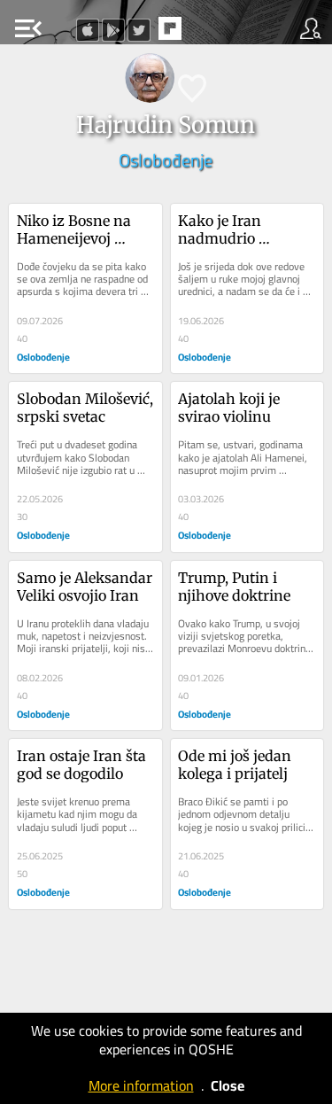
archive (207, 33)
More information (141, 1085)
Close (227, 1085)
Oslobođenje (165, 160)
